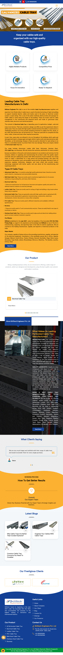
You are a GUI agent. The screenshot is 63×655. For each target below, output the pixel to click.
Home (36, 603)
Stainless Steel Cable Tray (15, 639)
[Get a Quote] (3, 651)
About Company (39, 605)
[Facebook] (20, 1)
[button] (25, 312)
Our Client (37, 608)
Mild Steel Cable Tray (13, 636)
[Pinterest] (23, 1)
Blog (35, 611)
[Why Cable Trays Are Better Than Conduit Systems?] (18, 526)
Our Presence (38, 618)
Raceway (7, 205)
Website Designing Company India (42, 651)
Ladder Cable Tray (12, 631)
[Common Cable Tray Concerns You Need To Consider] (18, 545)
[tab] (18, 321)
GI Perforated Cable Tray (14, 626)
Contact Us (37, 613)
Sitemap (36, 616)
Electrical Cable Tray (11, 182)
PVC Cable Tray (9, 150)
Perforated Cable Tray (12, 144)
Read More (10, 246)
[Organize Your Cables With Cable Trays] (45, 526)
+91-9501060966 (40, 635)
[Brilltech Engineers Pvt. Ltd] (7, 5)
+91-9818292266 (32, 1)
